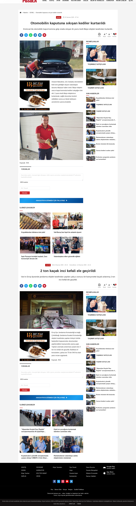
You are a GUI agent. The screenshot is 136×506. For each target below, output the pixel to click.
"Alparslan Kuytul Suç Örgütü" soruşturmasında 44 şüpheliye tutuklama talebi (33, 431)
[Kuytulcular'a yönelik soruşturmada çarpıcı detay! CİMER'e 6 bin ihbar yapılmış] (35, 444)
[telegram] (35, 35)
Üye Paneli (72, 467)
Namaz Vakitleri (91, 476)
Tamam (79, 504)
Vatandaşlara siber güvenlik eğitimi (67, 256)
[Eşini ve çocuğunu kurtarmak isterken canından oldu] (67, 418)
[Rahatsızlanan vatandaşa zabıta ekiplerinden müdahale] (67, 444)
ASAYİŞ (23, 467)
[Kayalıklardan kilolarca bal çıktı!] (35, 221)
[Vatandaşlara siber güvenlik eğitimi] (67, 245)
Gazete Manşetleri (92, 470)
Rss (52, 489)
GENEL (23, 470)
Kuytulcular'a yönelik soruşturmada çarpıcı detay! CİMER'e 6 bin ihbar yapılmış (34, 457)
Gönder (24, 193)
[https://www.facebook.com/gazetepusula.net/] (54, 481)
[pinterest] (44, 35)
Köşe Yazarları (57, 467)
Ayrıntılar (72, 504)
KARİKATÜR (40, 470)
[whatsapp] (30, 35)
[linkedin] (40, 35)
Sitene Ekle (58, 489)
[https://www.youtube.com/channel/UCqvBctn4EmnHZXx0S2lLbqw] (67, 481)
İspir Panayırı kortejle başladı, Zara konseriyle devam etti (34, 258)
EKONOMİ (39, 467)
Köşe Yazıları (25, 473)
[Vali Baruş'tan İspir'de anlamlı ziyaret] (67, 221)
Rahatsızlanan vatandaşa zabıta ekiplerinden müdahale (66, 457)
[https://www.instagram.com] (62, 481)
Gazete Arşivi (73, 473)
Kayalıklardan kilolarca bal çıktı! (33, 232)
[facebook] (21, 35)
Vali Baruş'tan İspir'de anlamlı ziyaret (67, 232)
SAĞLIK (23, 476)
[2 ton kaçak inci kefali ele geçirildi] (51, 310)
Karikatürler (73, 476)
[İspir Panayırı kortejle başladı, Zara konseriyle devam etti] (35, 245)
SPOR (38, 476)
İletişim (70, 489)
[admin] (71, 481)
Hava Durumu (90, 467)
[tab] (25, 169)
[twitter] (26, 35)
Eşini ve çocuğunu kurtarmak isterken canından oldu (65, 430)
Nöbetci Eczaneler (92, 473)
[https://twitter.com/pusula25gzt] (58, 481)
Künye (65, 489)
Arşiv (71, 470)
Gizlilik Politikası (79, 489)
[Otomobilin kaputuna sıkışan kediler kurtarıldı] (51, 59)
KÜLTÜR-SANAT (41, 473)
